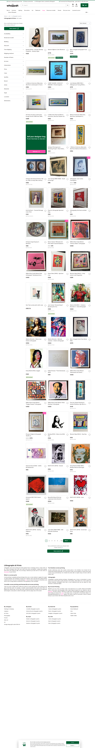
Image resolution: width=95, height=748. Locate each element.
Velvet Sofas (73, 613)
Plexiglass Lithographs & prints (55, 613)
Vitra (71, 611)
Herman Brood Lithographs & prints (34, 611)
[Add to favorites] (45, 50)
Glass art (6, 620)
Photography (7, 615)
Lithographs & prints (16, 16)
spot (62, 594)
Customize (72, 745)
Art (9, 16)
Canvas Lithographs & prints (54, 609)
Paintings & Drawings (9, 609)
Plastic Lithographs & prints (54, 611)
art (26, 580)
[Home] (13, 5)
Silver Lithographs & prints (54, 623)
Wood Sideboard (74, 609)
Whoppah (50, 591)
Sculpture (6, 611)
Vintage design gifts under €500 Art (12, 624)
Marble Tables (73, 615)
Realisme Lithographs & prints (33, 623)
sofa (62, 593)
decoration (6, 572)
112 (61, 540)
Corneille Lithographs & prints (33, 609)
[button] (72, 1)
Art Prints (6, 613)
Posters (6, 617)
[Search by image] (67, 5)
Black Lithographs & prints (54, 621)
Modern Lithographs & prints (32, 619)
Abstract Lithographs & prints (33, 621)
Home (5, 16)
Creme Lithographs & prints (54, 619)
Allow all (72, 742)
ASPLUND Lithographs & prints (33, 613)
